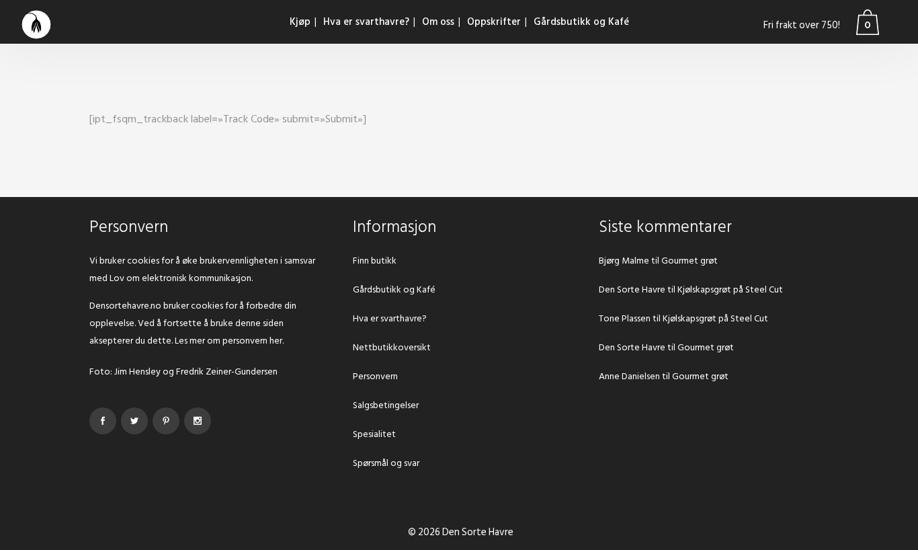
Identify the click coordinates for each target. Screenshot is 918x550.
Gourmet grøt (689, 260)
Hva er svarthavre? (390, 318)
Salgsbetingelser (386, 405)
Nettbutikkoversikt (392, 347)
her (275, 340)
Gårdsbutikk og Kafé (394, 289)
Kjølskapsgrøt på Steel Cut (730, 289)
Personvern (375, 376)
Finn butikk (375, 260)
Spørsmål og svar (386, 463)
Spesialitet (374, 434)
